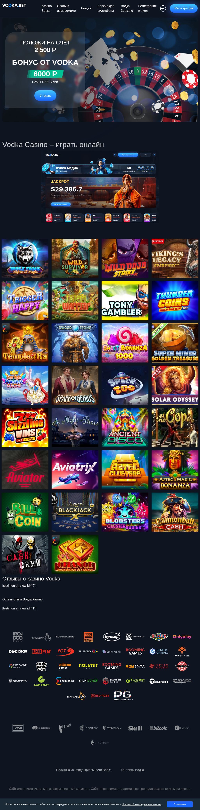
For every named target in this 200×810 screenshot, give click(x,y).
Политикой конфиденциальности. (141, 804)
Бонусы (86, 8)
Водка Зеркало (127, 8)
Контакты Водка (132, 770)
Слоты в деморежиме (66, 8)
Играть (45, 96)
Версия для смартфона (105, 8)
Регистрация (184, 8)
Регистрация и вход (147, 8)
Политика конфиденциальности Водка (84, 770)
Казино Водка (47, 8)
